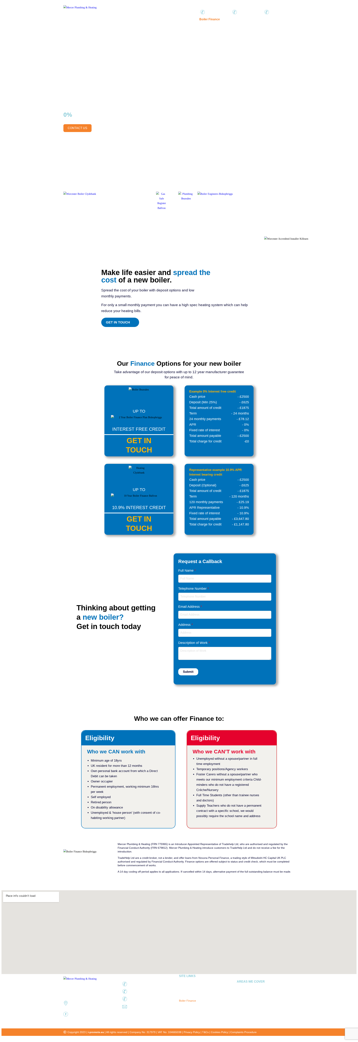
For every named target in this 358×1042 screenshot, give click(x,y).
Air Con (174, 19)
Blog (264, 19)
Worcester (250, 19)
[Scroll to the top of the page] (2, 1038)
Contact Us (279, 19)
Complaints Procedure (243, 1032)
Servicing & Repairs (151, 19)
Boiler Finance (209, 19)
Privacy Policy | (193, 1032)
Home (108, 19)
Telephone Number (193, 588)
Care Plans (231, 19)
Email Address (190, 607)
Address (185, 625)
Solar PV (189, 19)
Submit (188, 672)
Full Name (187, 570)
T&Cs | (206, 1032)
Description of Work (194, 643)
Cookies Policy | (220, 1032)
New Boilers (124, 19)
